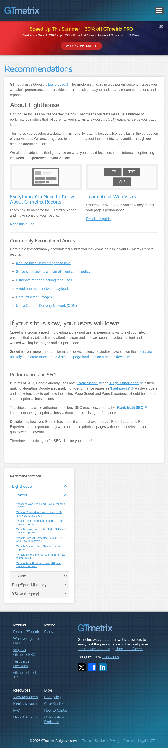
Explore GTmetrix (26, 631)
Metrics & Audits (25, 703)
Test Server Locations (21, 663)
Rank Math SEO (130, 407)
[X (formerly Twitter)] (82, 667)
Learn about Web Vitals (110, 196)
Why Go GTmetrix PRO (24, 652)
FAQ (16, 710)
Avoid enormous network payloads (43, 289)
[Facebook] (92, 667)
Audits (21, 576)
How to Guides (55, 710)
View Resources (25, 696)
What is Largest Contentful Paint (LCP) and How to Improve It (39, 539)
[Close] (161, 26)
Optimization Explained (54, 719)
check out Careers (129, 648)
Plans (48, 631)
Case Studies (54, 703)
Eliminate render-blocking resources (44, 280)
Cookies (128, 741)
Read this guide (22, 224)
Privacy (114, 741)
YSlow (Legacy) (25, 593)
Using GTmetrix (25, 717)
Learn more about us (94, 648)
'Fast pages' (120, 388)
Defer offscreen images (34, 297)
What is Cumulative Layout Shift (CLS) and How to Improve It (39, 514)
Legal (142, 741)
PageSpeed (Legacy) (30, 584)
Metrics (21, 495)
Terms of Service (93, 741)
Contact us (110, 656)
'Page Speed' (87, 383)
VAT (152, 741)
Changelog (52, 696)
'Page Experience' (124, 383)
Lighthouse (22, 486)
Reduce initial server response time (43, 263)
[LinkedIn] (103, 667)
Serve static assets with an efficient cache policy (53, 271)
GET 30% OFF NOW (78, 45)
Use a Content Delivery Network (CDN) (46, 306)
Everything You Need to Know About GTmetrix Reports (42, 199)
